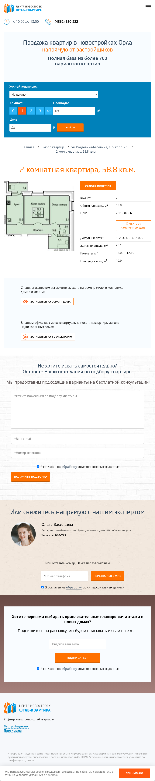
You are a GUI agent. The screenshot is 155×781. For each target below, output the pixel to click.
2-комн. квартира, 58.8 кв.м (76, 151)
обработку (69, 467)
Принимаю (134, 773)
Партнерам (13, 730)
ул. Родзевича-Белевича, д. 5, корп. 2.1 (100, 147)
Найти (70, 127)
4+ (49, 110)
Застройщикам (16, 726)
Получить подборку (30, 476)
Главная (28, 147)
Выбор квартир (53, 147)
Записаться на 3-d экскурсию (51, 336)
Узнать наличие (98, 185)
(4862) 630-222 (66, 21)
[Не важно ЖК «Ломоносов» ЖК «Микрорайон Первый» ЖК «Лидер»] (53, 94)
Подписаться (77, 658)
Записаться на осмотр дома (50, 301)
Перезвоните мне (107, 576)
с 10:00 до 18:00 (26, 21)
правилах (52, 775)
